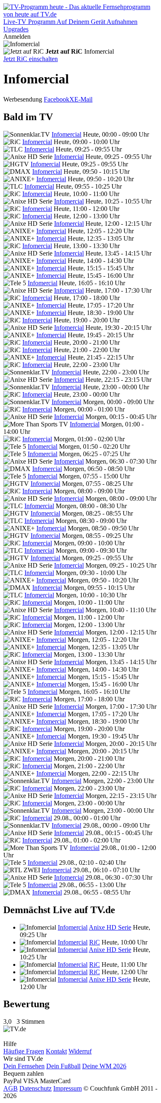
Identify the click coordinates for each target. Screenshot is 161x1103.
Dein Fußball (63, 1066)
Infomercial (66, 134)
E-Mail (83, 99)
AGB (10, 1088)
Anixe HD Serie (110, 927)
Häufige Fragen (23, 1051)
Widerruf (80, 1051)
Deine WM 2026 (104, 1066)
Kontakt (56, 1051)
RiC (94, 942)
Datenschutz (35, 1088)
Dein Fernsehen (24, 1066)
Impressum (67, 1088)
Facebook (56, 99)
